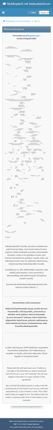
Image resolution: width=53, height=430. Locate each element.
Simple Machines (33, 424)
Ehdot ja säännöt (28, 421)
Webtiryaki (12, 421)
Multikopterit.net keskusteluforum (28, 3)
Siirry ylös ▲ (39, 421)
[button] (3, 12)
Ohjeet (19, 421)
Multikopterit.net (31, 35)
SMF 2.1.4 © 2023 (20, 424)
